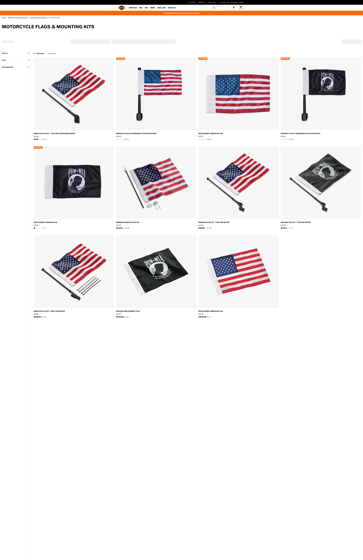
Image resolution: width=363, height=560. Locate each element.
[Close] (216, 261)
